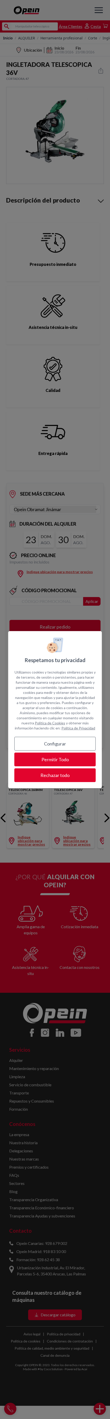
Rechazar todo (55, 775)
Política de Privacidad (78, 728)
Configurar (55, 743)
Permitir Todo (55, 759)
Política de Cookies (50, 723)
